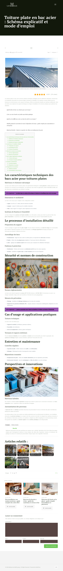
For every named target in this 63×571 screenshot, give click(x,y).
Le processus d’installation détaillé (13, 144)
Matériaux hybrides (12, 168)
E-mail (24, 538)
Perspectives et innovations (12, 167)
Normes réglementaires (12, 153)
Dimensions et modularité (13, 140)
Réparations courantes (12, 165)
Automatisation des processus (14, 170)
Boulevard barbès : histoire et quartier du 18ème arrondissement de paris (25, 130)
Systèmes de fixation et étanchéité (15, 142)
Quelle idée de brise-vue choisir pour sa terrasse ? (19, 110)
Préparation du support (13, 145)
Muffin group (17, 567)
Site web (42, 538)
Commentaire (8, 521)
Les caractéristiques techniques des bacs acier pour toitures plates (20, 137)
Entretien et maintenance (11, 161)
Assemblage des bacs (12, 147)
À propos (8, 424)
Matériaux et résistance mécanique (15, 138)
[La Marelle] (12, 4)
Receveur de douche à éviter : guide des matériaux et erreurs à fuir (31, 501)
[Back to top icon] (56, 567)
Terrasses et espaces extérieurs (14, 160)
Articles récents (14, 424)
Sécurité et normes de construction (13, 151)
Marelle (13, 52)
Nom (6, 538)
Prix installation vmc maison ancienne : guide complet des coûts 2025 (12, 501)
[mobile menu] (55, 4)
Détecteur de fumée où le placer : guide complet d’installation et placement (49, 501)
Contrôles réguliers (12, 163)
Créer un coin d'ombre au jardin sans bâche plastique (20, 114)
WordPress (38, 567)
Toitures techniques (12, 158)
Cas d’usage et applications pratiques (14, 156)
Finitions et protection (12, 149)
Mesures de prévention (12, 154)
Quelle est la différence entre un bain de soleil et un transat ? (21, 119)
